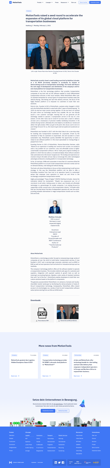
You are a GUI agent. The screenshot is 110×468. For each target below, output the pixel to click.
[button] (40, 2)
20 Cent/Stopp (58, 404)
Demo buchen (83, 2)
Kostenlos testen (95, 2)
